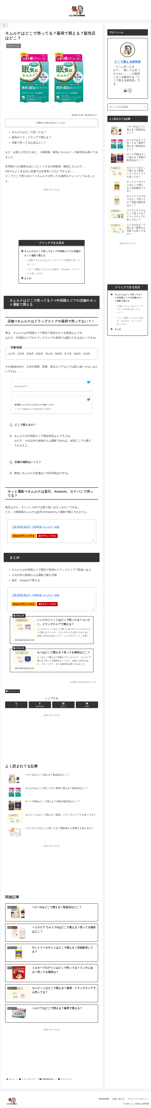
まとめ (27, 278)
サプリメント (13, 691)
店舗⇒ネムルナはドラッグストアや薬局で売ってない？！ (53, 262)
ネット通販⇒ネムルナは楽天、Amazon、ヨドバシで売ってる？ (53, 271)
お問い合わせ (118, 1099)
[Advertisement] (51, 212)
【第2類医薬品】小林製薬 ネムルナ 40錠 (35, 526)
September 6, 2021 (41, 409)
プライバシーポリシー (138, 1099)
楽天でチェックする (47, 536)
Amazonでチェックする (23, 536)
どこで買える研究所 (127, 61)
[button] (144, 107)
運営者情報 (104, 1099)
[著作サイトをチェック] (125, 90)
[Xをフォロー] (130, 90)
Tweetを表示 (19, 386)
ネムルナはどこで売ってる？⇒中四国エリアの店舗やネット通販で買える (128, 297)
